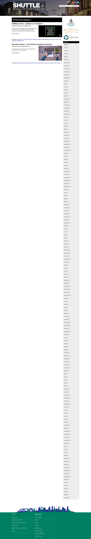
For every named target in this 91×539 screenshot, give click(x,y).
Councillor (25, 39)
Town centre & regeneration (39, 533)
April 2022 (66, 201)
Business (36, 519)
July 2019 (66, 301)
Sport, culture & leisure (38, 530)
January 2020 (66, 283)
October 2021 (66, 219)
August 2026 (66, 44)
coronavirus (19, 39)
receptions (52, 39)
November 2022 (67, 180)
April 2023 (66, 165)
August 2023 (66, 153)
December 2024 (67, 105)
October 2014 (66, 473)
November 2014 (67, 470)
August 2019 (66, 298)
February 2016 (66, 425)
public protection (45, 39)
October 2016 (66, 401)
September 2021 (67, 222)
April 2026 (66, 56)
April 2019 (66, 310)
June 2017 (66, 376)
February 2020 (66, 280)
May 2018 (66, 343)
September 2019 (67, 295)
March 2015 (66, 458)
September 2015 (67, 440)
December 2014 (67, 467)
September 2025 (67, 77)
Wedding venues (20, 40)
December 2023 (67, 141)
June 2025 (66, 86)
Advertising (62, 13)
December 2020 (67, 250)
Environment (37, 525)
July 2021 (66, 228)
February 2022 (66, 207)
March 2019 (66, 313)
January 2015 (66, 464)
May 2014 (66, 488)
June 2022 (66, 195)
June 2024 (66, 123)
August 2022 (66, 189)
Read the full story (15, 33)
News (28, 13)
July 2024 (66, 120)
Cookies (13, 530)
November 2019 (67, 289)
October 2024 (66, 111)
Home (17, 13)
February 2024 (66, 135)
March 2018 (66, 349)
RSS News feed (14, 517)
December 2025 (67, 68)
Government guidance (32, 39)
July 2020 (66, 265)
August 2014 (66, 479)
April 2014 (66, 491)
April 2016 (66, 419)
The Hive (59, 62)
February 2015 (66, 461)
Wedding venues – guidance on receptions (27, 24)
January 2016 (66, 428)
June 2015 (66, 449)
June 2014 (66, 485)
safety (56, 39)
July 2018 (66, 337)
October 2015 (66, 437)
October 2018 (66, 328)
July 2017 (66, 373)
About (73, 13)
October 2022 (66, 183)
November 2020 (67, 253)
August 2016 (66, 407)
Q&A (55, 62)
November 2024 (67, 108)
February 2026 (66, 62)
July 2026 (66, 47)
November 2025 (67, 71)
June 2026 (66, 50)
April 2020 (66, 274)
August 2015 (66, 443)
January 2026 (66, 65)
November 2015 (67, 434)
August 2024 (66, 117)
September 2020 (67, 259)
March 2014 (66, 494)
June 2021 (66, 231)
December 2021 (67, 213)
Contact (40, 13)
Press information (15, 525)
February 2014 (66, 497)
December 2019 (67, 286)
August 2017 (66, 370)
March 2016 (66, 422)
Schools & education (38, 517)
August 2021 (66, 225)
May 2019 (66, 307)
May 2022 (66, 198)
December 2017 (67, 358)
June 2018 (66, 340)
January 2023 (66, 174)
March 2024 (66, 132)
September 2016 (67, 404)
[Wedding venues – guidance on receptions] (50, 36)
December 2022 (67, 177)
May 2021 (66, 234)
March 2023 (66, 168)
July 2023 (66, 156)
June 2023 (66, 159)
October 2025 (66, 74)
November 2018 (67, 325)
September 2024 (67, 114)
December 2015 (67, 431)
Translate (69, 1)
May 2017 (66, 379)
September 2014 (67, 476)
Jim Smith (39, 39)
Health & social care (38, 528)
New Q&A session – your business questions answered (32, 44)
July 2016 (66, 410)
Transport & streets (38, 536)
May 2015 (66, 452)
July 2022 (66, 192)
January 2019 (66, 319)
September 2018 (67, 331)
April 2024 (66, 129)
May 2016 (66, 416)
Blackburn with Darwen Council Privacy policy (19, 528)
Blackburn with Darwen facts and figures (18, 522)
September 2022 (67, 186)
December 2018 (67, 322)
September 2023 (67, 150)
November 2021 (67, 216)
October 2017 (66, 364)
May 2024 (66, 126)
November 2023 (67, 144)
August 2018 (66, 334)
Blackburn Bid (20, 62)
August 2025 (66, 80)
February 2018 (66, 352)
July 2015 (66, 446)
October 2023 (66, 147)
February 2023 (66, 171)
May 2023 (66, 162)
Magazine (51, 13)
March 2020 (66, 277)
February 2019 (66, 316)
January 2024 (66, 138)
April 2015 (66, 455)
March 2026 (66, 59)
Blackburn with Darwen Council (29, 62)
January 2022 (66, 210)
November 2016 (67, 398)
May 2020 (66, 271)
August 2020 (66, 262)
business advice (40, 62)
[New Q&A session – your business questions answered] (50, 60)
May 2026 (66, 53)
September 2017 (67, 367)
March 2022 (66, 204)
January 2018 (66, 355)
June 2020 (66, 268)
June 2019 (66, 304)
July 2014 (66, 482)
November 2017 (67, 361)
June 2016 (66, 413)
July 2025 (66, 83)
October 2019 (66, 292)
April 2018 (66, 346)
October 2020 (66, 256)
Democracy (36, 522)
